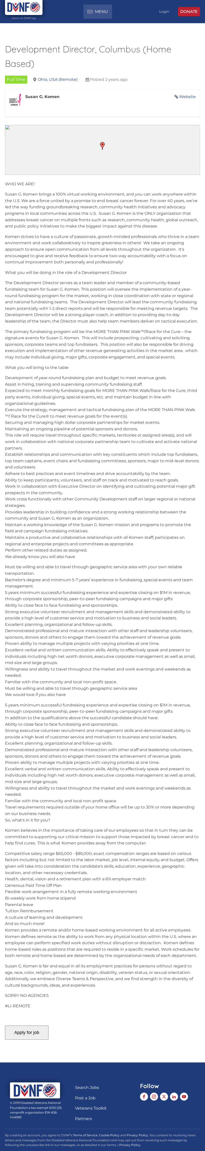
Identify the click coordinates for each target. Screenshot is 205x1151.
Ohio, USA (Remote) (58, 79)
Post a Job (85, 1098)
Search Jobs (87, 1087)
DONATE (189, 11)
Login (164, 11)
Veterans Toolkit (91, 1108)
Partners (83, 1118)
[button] (102, 146)
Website (187, 96)
